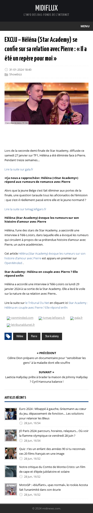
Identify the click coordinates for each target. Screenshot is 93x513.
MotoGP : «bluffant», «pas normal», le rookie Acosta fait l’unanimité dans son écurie (53, 487)
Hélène (19, 336)
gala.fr (78, 318)
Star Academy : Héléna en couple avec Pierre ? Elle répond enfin (46, 305)
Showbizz (15, 74)
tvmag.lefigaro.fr (54, 318)
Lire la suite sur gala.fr (19, 169)
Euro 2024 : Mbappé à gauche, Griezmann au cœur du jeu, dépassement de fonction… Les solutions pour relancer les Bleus (52, 413)
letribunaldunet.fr (23, 325)
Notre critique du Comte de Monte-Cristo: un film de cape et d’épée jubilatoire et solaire (52, 469)
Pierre (34, 336)
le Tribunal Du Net (37, 303)
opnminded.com (22, 318)
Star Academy (52, 336)
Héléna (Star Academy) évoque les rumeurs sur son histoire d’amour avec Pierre (45, 255)
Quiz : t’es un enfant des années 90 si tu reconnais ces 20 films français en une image (52, 451)
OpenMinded (13, 263)
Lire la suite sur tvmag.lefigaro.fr (25, 209)
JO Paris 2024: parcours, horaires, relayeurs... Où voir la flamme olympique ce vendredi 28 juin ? (53, 433)
